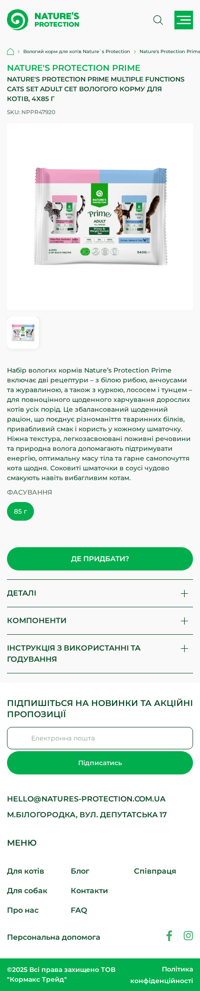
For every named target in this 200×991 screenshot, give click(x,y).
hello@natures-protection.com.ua (86, 798)
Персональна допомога (53, 937)
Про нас (23, 910)
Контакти (89, 890)
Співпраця (155, 871)
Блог (80, 871)
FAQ (79, 910)
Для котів (25, 871)
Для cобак (27, 890)
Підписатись (100, 763)
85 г (20, 511)
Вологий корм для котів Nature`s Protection (76, 51)
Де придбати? (100, 558)
